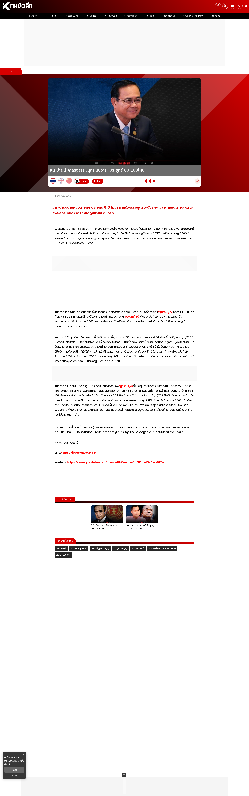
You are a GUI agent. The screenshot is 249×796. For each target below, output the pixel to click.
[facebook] (218, 6)
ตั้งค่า (14, 776)
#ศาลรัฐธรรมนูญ (100, 548)
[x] (225, 6)
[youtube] (232, 6)
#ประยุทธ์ (61, 548)
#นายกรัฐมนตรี (79, 548)
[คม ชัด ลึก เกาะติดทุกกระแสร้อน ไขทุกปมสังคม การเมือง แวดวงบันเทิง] (124, 6)
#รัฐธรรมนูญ (120, 548)
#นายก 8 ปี (138, 548)
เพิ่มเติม (7, 764)
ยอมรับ (14, 770)
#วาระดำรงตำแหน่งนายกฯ (162, 548)
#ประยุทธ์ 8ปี (63, 555)
